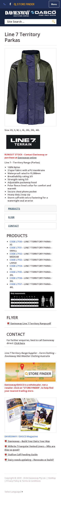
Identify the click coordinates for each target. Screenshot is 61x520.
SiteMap (52, 478)
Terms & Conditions (31, 480)
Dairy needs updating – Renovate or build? (31, 459)
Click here (19, 343)
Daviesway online (27, 157)
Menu (54, 4)
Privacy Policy (12, 480)
